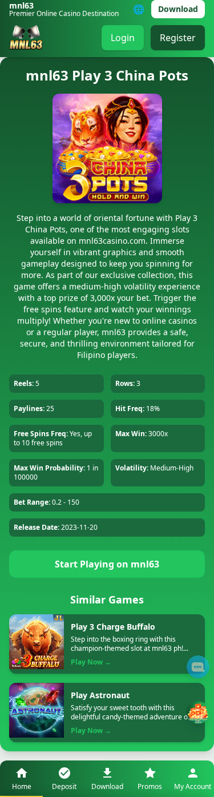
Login (123, 37)
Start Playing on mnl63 (107, 564)
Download (178, 8)
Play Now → (91, 662)
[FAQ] (198, 666)
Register (178, 37)
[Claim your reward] (198, 712)
